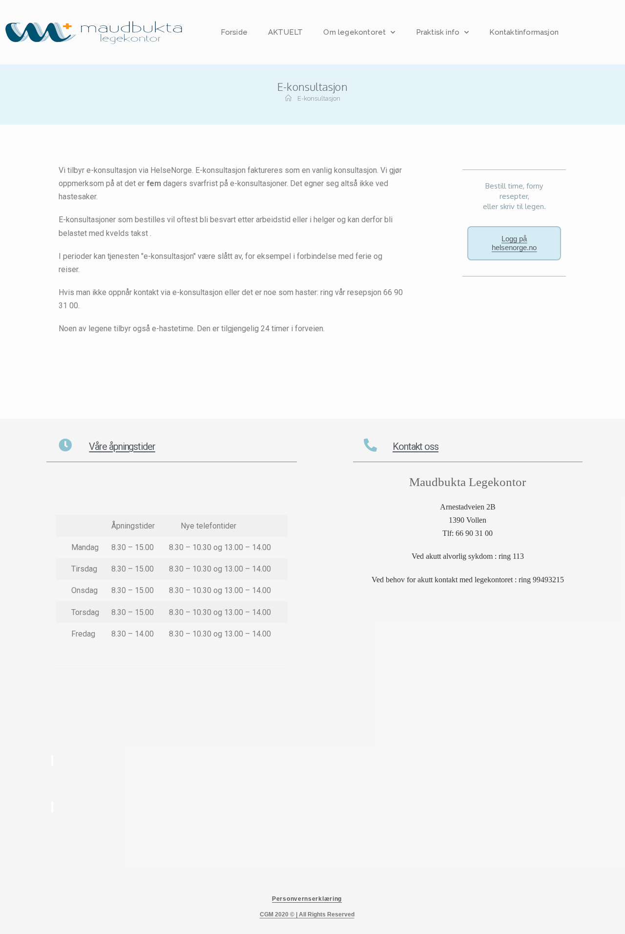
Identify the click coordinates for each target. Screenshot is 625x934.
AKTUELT (285, 32)
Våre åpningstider (122, 446)
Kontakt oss (415, 446)
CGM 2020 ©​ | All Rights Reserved (307, 914)
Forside (234, 32)
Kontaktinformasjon (524, 32)
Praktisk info (438, 32)
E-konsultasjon (318, 98)
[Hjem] (288, 98)
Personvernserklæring (307, 898)
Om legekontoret (354, 32)
